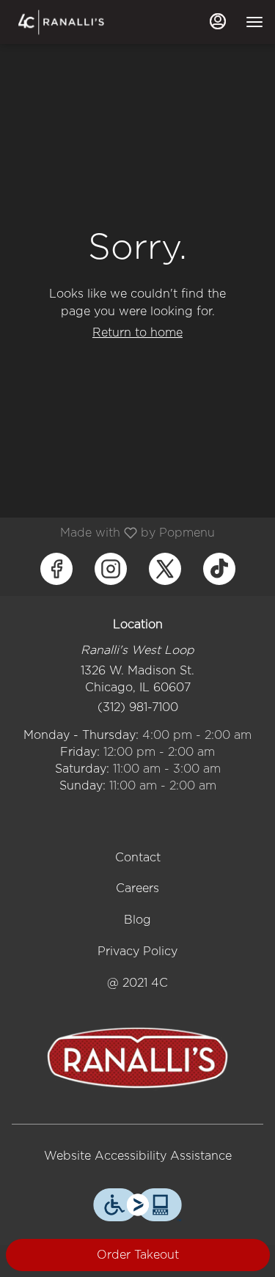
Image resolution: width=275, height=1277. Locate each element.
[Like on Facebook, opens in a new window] (56, 569)
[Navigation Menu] (254, 22)
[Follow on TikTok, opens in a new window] (219, 569)
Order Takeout (138, 1255)
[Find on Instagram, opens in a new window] (111, 569)
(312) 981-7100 (138, 707)
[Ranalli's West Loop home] (78, 22)
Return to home (137, 332)
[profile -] (218, 21)
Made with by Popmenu (113, 532)
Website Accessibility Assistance (138, 1156)
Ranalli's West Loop (137, 1058)
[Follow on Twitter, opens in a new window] (165, 569)
